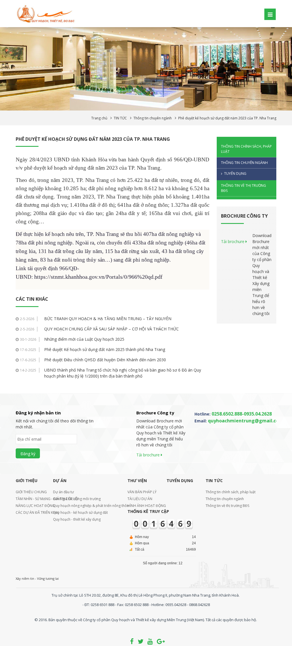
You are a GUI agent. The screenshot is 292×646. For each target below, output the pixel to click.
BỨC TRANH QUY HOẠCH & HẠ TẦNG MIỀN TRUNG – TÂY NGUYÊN (107, 318)
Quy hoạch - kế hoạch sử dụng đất (80, 512)
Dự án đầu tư (63, 491)
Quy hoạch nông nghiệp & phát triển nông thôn (86, 505)
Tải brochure (233, 241)
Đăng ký (28, 453)
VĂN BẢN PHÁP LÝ (142, 491)
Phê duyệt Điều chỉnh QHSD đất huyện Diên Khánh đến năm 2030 (105, 359)
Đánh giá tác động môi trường (77, 498)
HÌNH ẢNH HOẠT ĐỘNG (143, 505)
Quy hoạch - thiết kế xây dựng (77, 519)
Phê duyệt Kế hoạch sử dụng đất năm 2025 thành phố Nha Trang (104, 349)
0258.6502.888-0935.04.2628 (242, 414)
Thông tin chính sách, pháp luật (246, 149)
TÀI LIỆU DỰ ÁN (139, 498)
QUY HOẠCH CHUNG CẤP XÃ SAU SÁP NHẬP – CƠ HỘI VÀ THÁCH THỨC (111, 329)
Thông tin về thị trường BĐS (243, 188)
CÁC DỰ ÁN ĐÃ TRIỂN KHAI (30, 512)
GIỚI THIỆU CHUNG (30, 491)
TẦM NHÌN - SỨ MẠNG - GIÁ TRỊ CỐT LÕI (30, 498)
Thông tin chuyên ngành (244, 162)
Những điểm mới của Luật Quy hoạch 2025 (84, 339)
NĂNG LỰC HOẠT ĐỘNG (30, 505)
